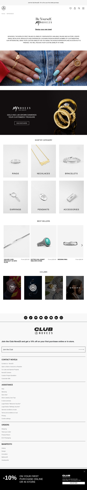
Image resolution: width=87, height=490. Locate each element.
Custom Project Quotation (9, 375)
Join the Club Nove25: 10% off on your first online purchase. (43, 2)
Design (4, 451)
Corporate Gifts (6, 378)
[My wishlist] (70, 8)
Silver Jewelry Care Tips (9, 398)
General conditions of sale (9, 409)
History (4, 448)
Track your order (6, 432)
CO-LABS (43, 272)
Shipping (4, 429)
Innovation (5, 454)
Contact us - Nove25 (7, 363)
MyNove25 (5, 457)
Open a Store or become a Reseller (12, 366)
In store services (6, 401)
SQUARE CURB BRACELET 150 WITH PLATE (10, 260)
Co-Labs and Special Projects (10, 369)
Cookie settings (6, 418)
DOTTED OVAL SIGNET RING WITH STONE (38, 260)
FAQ (3, 389)
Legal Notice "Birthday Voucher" (11, 406)
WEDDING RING (62, 259)
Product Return (6, 435)
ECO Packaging (6, 438)
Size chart (4, 395)
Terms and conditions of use (10, 412)
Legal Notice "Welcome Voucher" (11, 404)
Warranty (4, 392)
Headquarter (5, 460)
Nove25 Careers (6, 372)
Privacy (4, 415)
